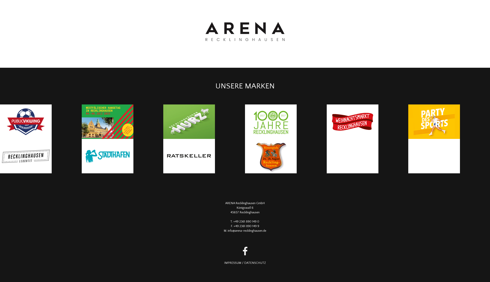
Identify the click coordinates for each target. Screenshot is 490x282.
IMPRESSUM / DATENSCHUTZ (245, 263)
